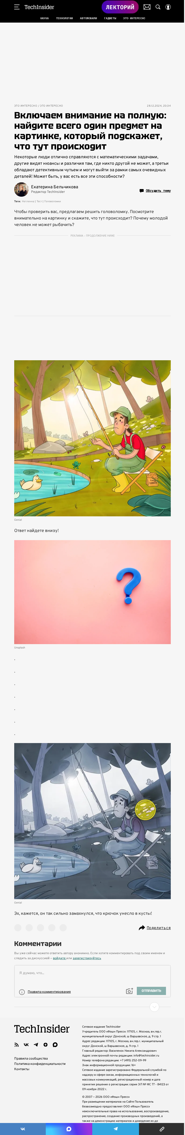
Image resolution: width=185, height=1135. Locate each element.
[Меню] (17, 7)
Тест (39, 201)
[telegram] (35, 1044)
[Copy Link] (162, 1129)
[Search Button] (158, 7)
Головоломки (52, 201)
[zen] (45, 1044)
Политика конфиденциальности (40, 1064)
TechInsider (39, 7)
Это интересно (25, 106)
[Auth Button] (168, 7)
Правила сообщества (31, 1059)
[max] (55, 1044)
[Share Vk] (23, 1129)
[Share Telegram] (115, 1129)
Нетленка (28, 201)
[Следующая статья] (92, 1007)
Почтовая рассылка (147, 7)
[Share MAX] (69, 1129)
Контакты (21, 1069)
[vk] (26, 1044)
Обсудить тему (158, 191)
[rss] (16, 1044)
